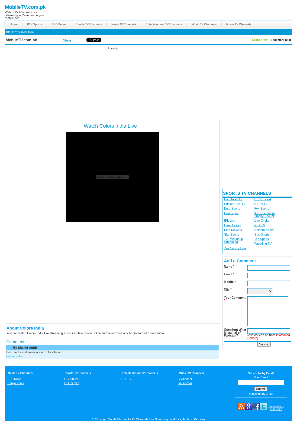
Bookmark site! (281, 40)
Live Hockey (232, 225)
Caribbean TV (233, 199)
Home (14, 24)
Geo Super (231, 213)
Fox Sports (261, 208)
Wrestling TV (263, 243)
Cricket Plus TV (234, 204)
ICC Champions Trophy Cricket (264, 214)
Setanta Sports (264, 230)
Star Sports (262, 234)
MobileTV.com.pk (25, 7)
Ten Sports (261, 239)
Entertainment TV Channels (164, 24)
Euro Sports (232, 208)
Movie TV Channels (239, 24)
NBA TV (259, 225)
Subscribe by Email (261, 393)
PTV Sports (34, 24)
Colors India (14, 356)
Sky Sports (231, 234)
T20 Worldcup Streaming (233, 240)
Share (67, 40)
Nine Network (233, 230)
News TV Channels (123, 24)
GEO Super (59, 24)
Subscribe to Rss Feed (276, 408)
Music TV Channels (204, 24)
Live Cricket (262, 220)
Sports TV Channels (89, 24)
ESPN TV (261, 204)
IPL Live (229, 220)
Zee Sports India (235, 248)
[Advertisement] (112, 82)
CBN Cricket (262, 199)
